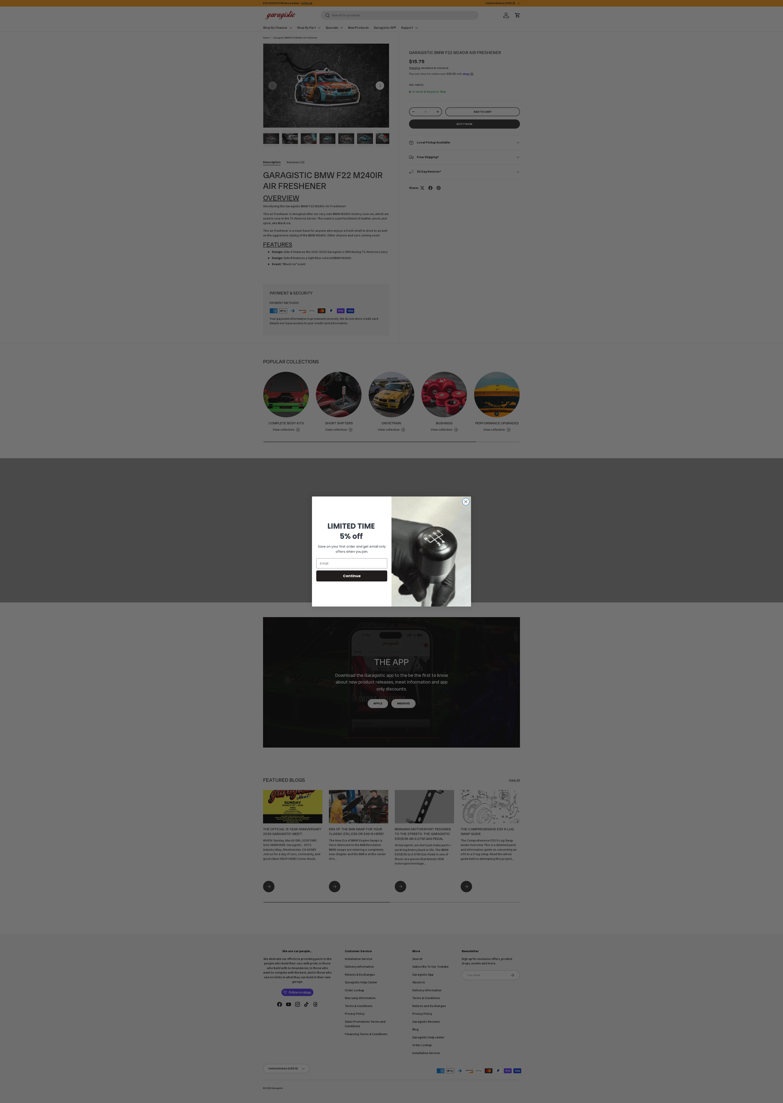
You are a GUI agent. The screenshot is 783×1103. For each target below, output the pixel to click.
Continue (352, 575)
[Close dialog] (465, 501)
